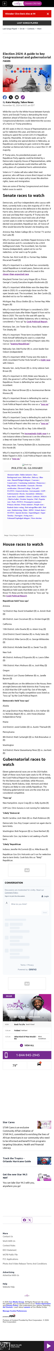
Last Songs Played (10, 29)
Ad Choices (8, 1307)
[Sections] (5, 4)
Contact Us (8, 1236)
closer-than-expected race (16, 274)
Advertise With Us (11, 1275)
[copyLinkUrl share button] (23, 97)
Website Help (9, 1287)
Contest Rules (9, 1245)
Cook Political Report (37, 321)
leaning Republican (20, 344)
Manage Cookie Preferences (15, 1311)
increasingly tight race (35, 433)
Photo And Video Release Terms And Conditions (25, 1264)
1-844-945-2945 (28, 1055)
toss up (44, 404)
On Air (22, 29)
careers (27, 1307)
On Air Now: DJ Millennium (27, 1017)
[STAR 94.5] (27, 3)
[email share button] (17, 97)
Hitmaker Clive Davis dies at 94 (20, 14)
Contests (31, 29)
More (39, 29)
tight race (45, 360)
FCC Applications (10, 1259)
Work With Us (9, 1241)
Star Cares (9, 1122)
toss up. (16, 459)
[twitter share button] (11, 97)
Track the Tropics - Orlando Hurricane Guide (17, 1160)
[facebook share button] (5, 97)
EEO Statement (9, 1250)
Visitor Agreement (43, 1304)
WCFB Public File (10, 1254)
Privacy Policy (12, 1305)
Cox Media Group (16, 1302)
